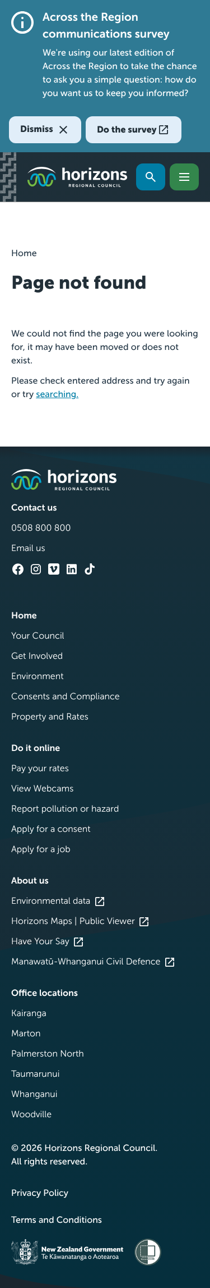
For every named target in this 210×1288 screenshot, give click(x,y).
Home (24, 253)
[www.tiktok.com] (89, 569)
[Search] (150, 176)
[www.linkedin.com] (71, 569)
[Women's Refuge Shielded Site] (147, 1252)
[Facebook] (18, 569)
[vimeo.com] (53, 569)
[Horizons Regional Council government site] (63, 479)
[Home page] (77, 176)
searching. (57, 394)
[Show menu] (184, 176)
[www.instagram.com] (36, 569)
